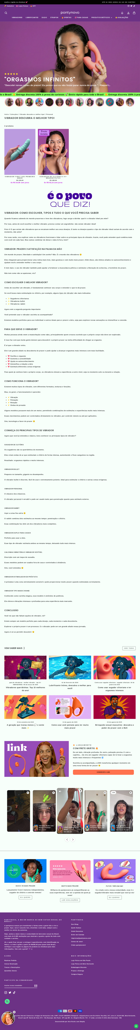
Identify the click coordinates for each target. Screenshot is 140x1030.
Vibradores (17, 17)
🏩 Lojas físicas (22, 6)
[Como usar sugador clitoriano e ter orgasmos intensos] (115, 667)
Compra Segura (77, 974)
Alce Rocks (72, 1021)
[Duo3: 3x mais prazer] (25, 871)
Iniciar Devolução (11, 964)
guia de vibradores (16, 682)
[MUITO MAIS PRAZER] (70, 871)
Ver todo (129, 648)
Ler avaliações (70, 900)
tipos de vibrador (66, 293)
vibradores (57, 218)
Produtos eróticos (100, 17)
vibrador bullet (12, 480)
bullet (22, 301)
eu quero (25, 897)
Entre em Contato (77, 934)
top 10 (38, 682)
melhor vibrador (29, 682)
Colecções (14, 114)
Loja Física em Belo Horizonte (82, 964)
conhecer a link (103, 772)
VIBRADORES (18, 684)
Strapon (54, 17)
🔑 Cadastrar (9, 6)
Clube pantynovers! (78, 945)
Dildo (44, 17)
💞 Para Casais (81, 17)
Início (6, 114)
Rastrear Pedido (10, 960)
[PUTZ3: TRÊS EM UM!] (115, 871)
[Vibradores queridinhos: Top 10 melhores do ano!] (25, 667)
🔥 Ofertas (66, 17)
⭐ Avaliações (121, 17)
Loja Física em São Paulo (80, 960)
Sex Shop (74, 924)
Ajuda (12, 361)
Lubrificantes (32, 17)
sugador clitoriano (123, 682)
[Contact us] (136, 1026)
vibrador (91, 218)
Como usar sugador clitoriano (105, 682)
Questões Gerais (10, 971)
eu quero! (114, 897)
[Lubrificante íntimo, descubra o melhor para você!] (70, 667)
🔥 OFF (33, 6)
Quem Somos (76, 928)
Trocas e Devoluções (12, 967)
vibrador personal (13, 499)
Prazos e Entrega (77, 971)
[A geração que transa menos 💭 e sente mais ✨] (25, 707)
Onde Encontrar (77, 931)
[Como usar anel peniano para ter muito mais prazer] (70, 707)
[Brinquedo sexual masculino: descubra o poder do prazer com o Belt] (115, 707)
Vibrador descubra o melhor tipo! (32, 114)
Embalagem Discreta (79, 967)
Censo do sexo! (77, 941)
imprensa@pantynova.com (81, 938)
